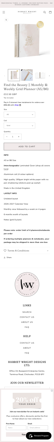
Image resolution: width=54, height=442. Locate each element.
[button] (4, 12)
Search (27, 312)
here (6, 169)
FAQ (27, 327)
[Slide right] (49, 76)
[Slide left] (4, 76)
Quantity (7, 132)
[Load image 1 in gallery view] (14, 75)
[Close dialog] (52, 391)
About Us (27, 322)
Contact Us (27, 317)
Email (30, 423)
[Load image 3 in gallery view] (40, 75)
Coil (5, 120)
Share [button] (9, 257)
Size (5, 109)
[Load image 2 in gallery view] (27, 75)
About (27, 348)
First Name (10, 423)
